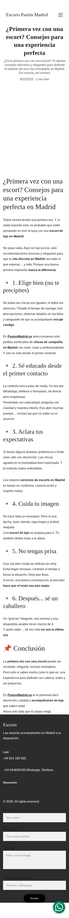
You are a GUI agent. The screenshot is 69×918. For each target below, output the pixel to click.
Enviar (34, 898)
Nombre (8, 810)
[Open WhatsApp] (59, 907)
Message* (10, 847)
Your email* (11, 829)
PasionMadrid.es (20, 336)
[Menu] (60, 15)
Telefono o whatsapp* (17, 877)
